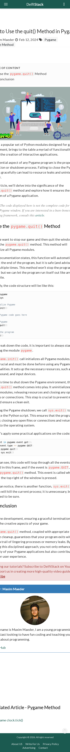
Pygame (50, 40)
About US (16, 743)
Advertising (28, 747)
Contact (43, 747)
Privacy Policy (51, 743)
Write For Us (32, 743)
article (39, 215)
